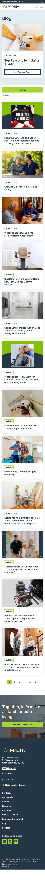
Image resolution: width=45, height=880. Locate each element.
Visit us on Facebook (10, 841)
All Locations (7, 779)
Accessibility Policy (14, 862)
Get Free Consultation (22, 724)
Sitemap (34, 862)
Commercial (8, 797)
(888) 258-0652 (9, 768)
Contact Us (7, 774)
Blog (4, 823)
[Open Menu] (41, 6)
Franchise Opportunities (13, 819)
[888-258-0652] (41, 1)
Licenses (6, 806)
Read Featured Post (21, 72)
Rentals (5, 801)
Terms (4, 862)
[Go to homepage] (11, 7)
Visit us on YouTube (16, 841)
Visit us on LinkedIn (4, 841)
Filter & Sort (22, 90)
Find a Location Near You (13, 2)
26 (30, 682)
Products (6, 793)
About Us (6, 810)
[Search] (36, 6)
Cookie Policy (26, 862)
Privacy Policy (35, 859)
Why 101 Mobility (10, 815)
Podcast (6, 828)
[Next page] (35, 682)
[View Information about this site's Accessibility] (11, 865)
